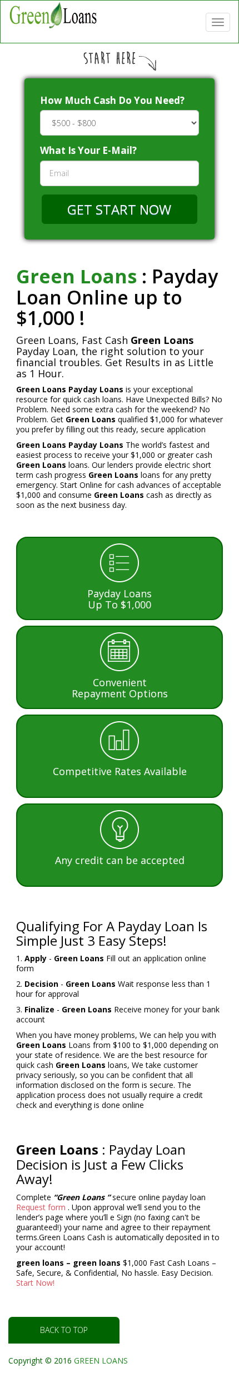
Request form (42, 1207)
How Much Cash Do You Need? (112, 100)
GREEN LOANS (101, 1360)
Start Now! (35, 1282)
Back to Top (64, 1330)
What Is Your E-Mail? (88, 150)
